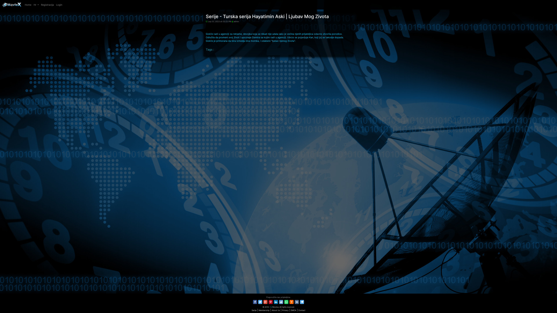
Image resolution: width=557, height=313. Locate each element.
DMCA (293, 310)
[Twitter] (260, 302)
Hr (35, 4)
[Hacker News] (292, 302)
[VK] (297, 302)
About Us (276, 310)
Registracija (47, 4)
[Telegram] (302, 302)
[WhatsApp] (286, 302)
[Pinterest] (271, 302)
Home (28, 4)
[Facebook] (255, 302)
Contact (301, 310)
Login (59, 4)
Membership (264, 310)
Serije (254, 310)
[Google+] (265, 302)
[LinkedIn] (276, 302)
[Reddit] (281, 302)
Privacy (285, 310)
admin (236, 21)
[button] (549, 305)
